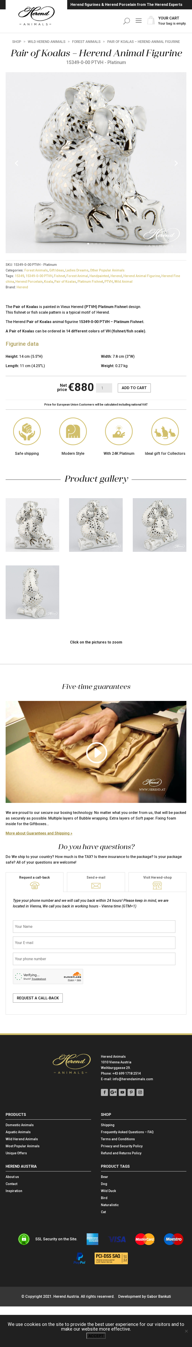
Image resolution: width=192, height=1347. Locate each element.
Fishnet (59, 276)
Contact (11, 1184)
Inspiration (14, 1191)
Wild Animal (123, 281)
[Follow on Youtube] (122, 1092)
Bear (104, 1177)
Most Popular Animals (23, 1146)
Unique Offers (16, 1153)
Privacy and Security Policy (122, 1146)
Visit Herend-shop (157, 877)
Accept (96, 1335)
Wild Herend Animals (46, 42)
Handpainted (99, 276)
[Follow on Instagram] (140, 1092)
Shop (16, 42)
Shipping (107, 1125)
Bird (104, 1198)
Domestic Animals (20, 1125)
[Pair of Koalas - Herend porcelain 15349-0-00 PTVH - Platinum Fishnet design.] (96, 252)
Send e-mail (96, 877)
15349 (19, 276)
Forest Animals (86, 42)
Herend (116, 276)
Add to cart (134, 388)
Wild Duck (108, 1191)
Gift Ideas (56, 270)
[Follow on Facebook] (104, 1092)
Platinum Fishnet (90, 281)
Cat (103, 1212)
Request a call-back (34, 877)
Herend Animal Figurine (141, 276)
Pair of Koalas (65, 281)
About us (12, 1177)
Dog (104, 1184)
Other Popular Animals (107, 270)
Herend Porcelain (29, 281)
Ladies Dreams (77, 270)
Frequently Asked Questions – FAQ (127, 1132)
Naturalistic (110, 1205)
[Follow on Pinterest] (131, 1092)
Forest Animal (77, 276)
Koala (48, 281)
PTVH (108, 281)
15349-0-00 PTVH (39, 276)
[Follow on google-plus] (113, 1092)
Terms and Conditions (118, 1139)
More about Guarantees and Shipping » (39, 833)
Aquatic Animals (18, 1132)
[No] (186, 1331)
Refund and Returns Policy (121, 1153)
